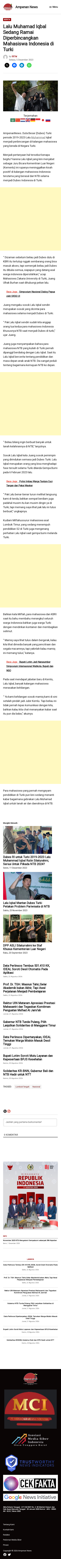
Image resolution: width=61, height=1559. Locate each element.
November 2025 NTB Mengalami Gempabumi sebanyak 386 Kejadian (30, 1240)
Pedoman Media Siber (12, 1540)
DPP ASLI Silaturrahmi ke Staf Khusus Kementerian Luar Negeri (24, 947)
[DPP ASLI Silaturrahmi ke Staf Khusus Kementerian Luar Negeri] (27, 928)
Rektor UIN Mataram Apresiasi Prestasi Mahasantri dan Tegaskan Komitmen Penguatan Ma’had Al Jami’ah (29, 1006)
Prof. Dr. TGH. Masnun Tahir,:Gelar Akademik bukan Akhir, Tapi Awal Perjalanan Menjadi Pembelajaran (25, 988)
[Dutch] (22, 119)
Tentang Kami (9, 1524)
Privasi (6, 1545)
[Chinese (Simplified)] (17, 119)
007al (14, 56)
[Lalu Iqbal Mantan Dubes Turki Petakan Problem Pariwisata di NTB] (27, 886)
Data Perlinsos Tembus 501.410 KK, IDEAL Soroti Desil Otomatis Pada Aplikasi (26, 969)
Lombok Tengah (22, 1087)
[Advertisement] (30, 219)
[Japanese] (43, 119)
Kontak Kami (8, 1530)
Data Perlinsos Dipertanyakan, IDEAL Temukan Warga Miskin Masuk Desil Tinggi (27, 1040)
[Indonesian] (38, 119)
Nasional (36, 1087)
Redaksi (6, 1535)
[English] (27, 119)
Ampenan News (26, 7)
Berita (7, 19)
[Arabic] (12, 119)
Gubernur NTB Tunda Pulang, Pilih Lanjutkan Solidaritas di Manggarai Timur (29, 1023)
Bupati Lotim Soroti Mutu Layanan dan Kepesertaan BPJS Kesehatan (28, 1057)
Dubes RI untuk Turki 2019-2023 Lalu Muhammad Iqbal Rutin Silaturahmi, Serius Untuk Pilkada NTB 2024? (26, 860)
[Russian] (48, 119)
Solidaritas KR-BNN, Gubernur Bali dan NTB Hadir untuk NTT (28, 1072)
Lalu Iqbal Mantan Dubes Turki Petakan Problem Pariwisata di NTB (26, 904)
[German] (33, 119)
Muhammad (38, 137)
